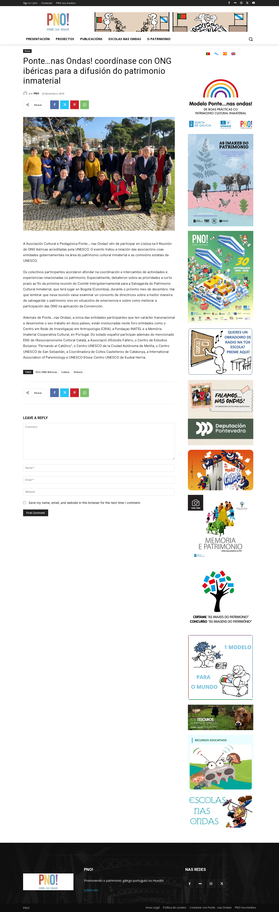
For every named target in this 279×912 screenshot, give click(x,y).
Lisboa (65, 372)
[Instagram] (241, 3)
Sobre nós (91, 890)
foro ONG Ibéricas (46, 372)
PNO (36, 93)
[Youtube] (253, 3)
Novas (27, 50)
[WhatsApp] (84, 104)
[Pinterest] (74, 104)
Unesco (78, 372)
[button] (250, 39)
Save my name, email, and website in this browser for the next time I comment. (85, 502)
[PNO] (26, 93)
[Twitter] (247, 3)
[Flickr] (235, 3)
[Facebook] (229, 3)
